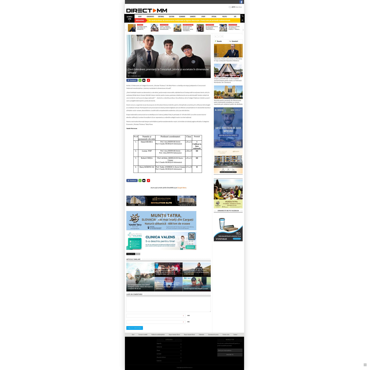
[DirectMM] (146, 10)
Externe (140, 24)
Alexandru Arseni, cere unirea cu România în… (142, 28)
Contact (235, 334)
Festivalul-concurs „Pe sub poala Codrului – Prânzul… (234, 28)
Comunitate (164, 24)
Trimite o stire (226, 334)
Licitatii (159, 354)
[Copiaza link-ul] (148, 80)
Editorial (159, 347)
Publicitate (201, 334)
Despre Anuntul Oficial (189, 334)
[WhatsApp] (140, 80)
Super (137, 254)
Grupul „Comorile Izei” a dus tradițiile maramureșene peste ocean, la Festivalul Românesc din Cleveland (228, 80)
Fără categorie (188, 24)
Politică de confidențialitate (158, 334)
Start (133, 334)
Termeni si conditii (142, 334)
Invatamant (209, 24)
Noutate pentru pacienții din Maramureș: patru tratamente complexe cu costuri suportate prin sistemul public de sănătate (228, 102)
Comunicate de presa (213, 334)
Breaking (140, 20)
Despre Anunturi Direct (174, 334)
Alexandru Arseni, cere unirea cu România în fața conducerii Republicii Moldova (228, 60)
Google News (181, 188)
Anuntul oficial (161, 357)
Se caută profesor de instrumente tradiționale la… (212, 28)
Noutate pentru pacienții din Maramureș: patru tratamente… (188, 28)
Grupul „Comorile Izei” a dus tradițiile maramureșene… (165, 28)
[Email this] (143, 80)
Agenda (159, 343)
